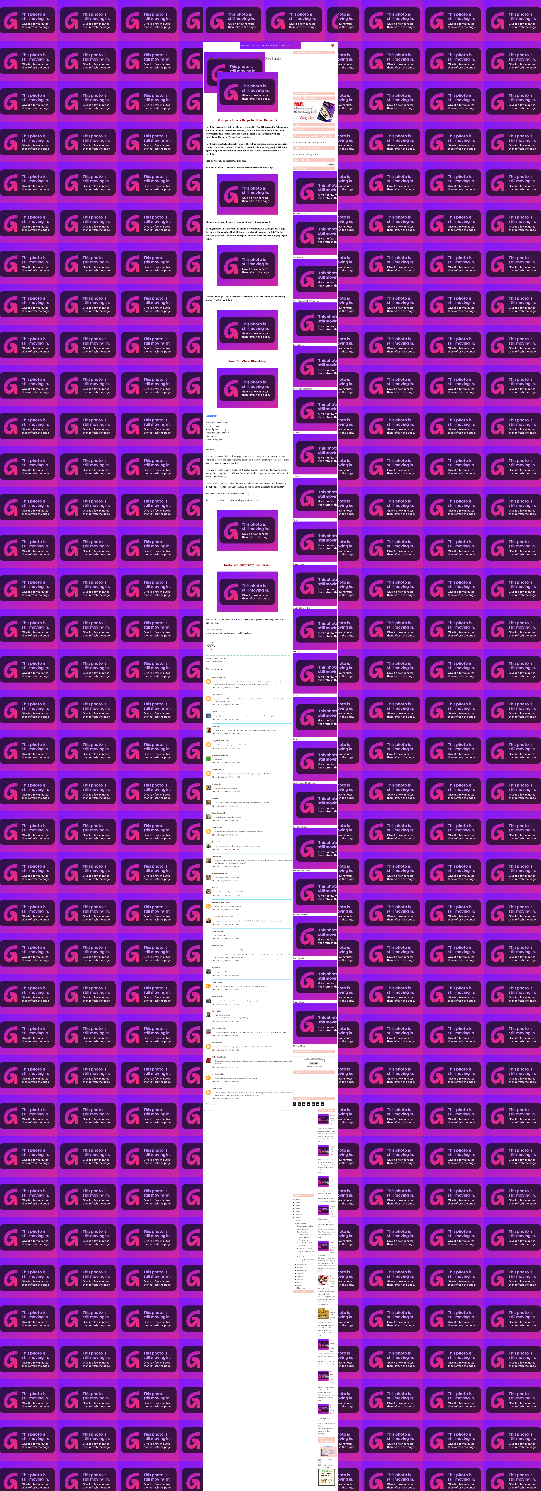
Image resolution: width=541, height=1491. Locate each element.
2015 (297, 1203)
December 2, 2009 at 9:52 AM (225, 719)
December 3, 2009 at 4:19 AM (225, 924)
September (301, 1270)
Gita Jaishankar (217, 695)
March (299, 1288)
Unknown (215, 827)
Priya (214, 798)
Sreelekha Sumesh (218, 873)
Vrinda (214, 784)
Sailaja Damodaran (218, 741)
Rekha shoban (217, 813)
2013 (297, 1208)
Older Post (285, 1111)
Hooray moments (270, 45)
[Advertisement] (304, 1151)
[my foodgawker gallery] (326, 1467)
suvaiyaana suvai (218, 755)
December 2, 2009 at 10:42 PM (226, 849)
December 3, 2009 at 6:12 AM (225, 961)
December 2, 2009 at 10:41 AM (226, 763)
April (299, 1285)
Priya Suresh (216, 769)
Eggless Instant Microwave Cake (332, 1120)
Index (255, 45)
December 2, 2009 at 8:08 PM (225, 820)
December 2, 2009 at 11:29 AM (226, 791)
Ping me (285, 45)
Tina (213, 888)
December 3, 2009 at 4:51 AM (225, 939)
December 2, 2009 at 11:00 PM (226, 866)
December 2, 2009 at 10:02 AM (226, 734)
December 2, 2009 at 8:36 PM (225, 835)
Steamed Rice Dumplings (305, 1248)
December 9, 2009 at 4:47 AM (225, 1098)
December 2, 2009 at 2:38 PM (225, 806)
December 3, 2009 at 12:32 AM (226, 895)
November (301, 1264)
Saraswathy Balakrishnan (221, 917)
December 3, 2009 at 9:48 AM (225, 975)
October (300, 1267)
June (299, 1279)
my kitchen (215, 1074)
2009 (297, 1220)
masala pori (241, 619)
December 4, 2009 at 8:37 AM (225, 1021)
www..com (329, 1446)
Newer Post (208, 1111)
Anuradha (215, 1042)
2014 (297, 1205)
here (244, 160)
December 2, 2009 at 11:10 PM (226, 881)
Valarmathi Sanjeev (219, 902)
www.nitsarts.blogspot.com (307, 154)
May (299, 1282)
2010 (297, 1217)
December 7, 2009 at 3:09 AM (225, 1081)
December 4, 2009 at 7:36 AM (225, 1004)
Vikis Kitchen (216, 1028)
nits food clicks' (332, 1453)
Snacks (219, 661)
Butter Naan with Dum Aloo (332, 1377)
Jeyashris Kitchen (218, 842)
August (299, 1273)
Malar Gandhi (217, 1057)
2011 (297, 1214)
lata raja (215, 856)
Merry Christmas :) (303, 1229)
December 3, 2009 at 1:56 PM (225, 990)
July (298, 1276)
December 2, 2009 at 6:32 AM (225, 688)
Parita (214, 1011)
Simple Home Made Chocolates (332, 1152)
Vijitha (214, 968)
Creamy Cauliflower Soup (305, 1226)
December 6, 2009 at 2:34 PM (225, 1067)
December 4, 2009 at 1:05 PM (225, 1035)
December (300, 1223)
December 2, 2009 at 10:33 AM (226, 748)
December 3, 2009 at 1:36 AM (225, 910)
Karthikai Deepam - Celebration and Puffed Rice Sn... (305, 1259)
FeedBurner (318, 1066)
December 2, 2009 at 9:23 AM (225, 705)
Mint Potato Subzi (332, 1180)
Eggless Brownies (332, 1343)
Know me (218, 45)
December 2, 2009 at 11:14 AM (226, 777)
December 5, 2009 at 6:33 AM (225, 1050)
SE (213, 712)
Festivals (213, 661)
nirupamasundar (217, 678)
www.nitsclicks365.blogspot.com (310, 142)
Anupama (215, 997)
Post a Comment (211, 1104)
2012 (297, 1211)
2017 (297, 1200)
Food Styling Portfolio (238, 45)
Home (207, 45)
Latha (214, 726)
